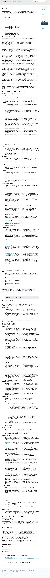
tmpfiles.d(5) (5, 41)
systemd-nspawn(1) (11, 237)
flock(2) (7, 112)
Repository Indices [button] (18, 1)
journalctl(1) (19, 348)
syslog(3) (36, 333)
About (13, 1)
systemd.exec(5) (32, 304)
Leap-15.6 (43, 28)
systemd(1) (4, 549)
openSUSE (9, 1)
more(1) (18, 387)
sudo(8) (32, 441)
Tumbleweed (44, 23)
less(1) (12, 387)
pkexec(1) (7, 442)
